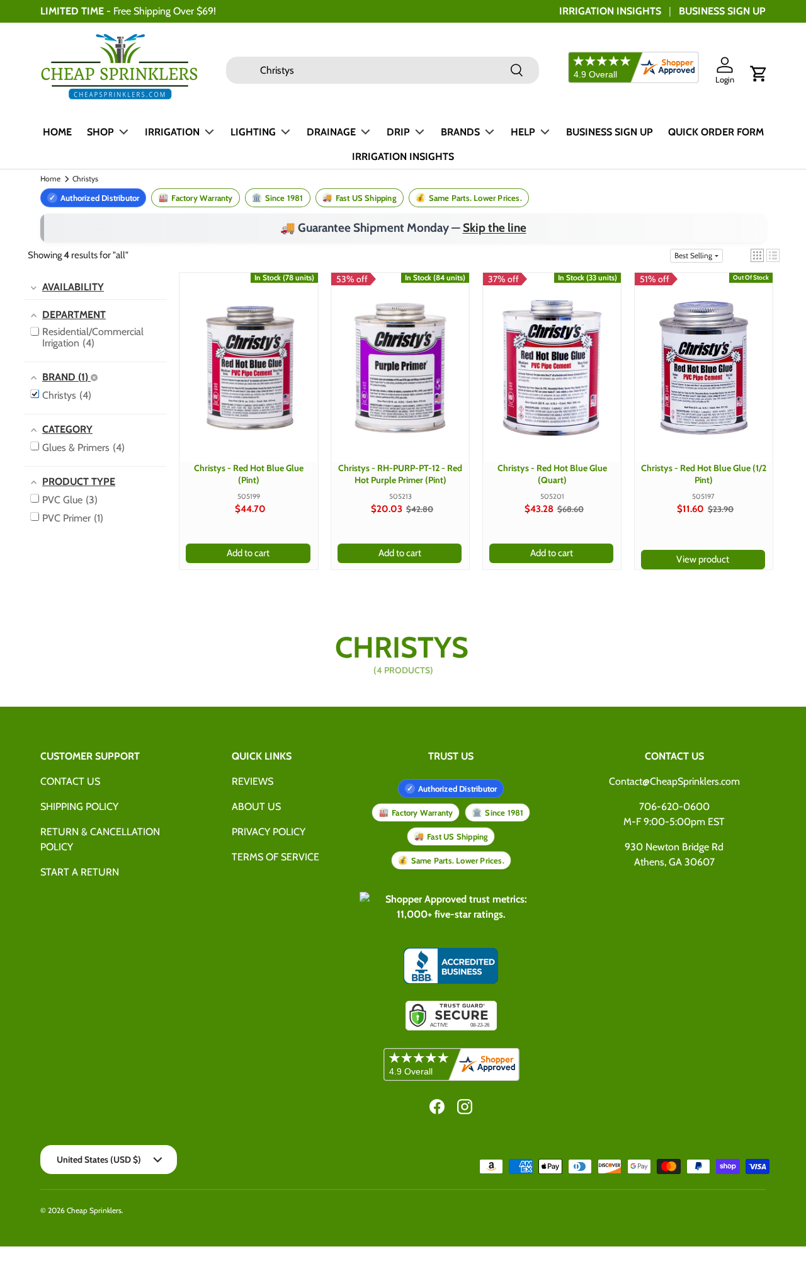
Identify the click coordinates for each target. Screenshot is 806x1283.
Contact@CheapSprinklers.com (674, 781)
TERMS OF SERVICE (275, 857)
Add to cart (248, 553)
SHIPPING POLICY (79, 807)
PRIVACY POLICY (268, 832)
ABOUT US (256, 807)
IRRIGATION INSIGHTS (610, 11)
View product (702, 559)
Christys (85, 179)
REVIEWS (252, 781)
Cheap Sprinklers (94, 1210)
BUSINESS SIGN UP (722, 11)
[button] (759, 73)
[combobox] (382, 70)
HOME (57, 132)
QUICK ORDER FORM (716, 132)
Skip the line (494, 227)
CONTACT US (70, 781)
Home (50, 179)
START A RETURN (79, 872)
